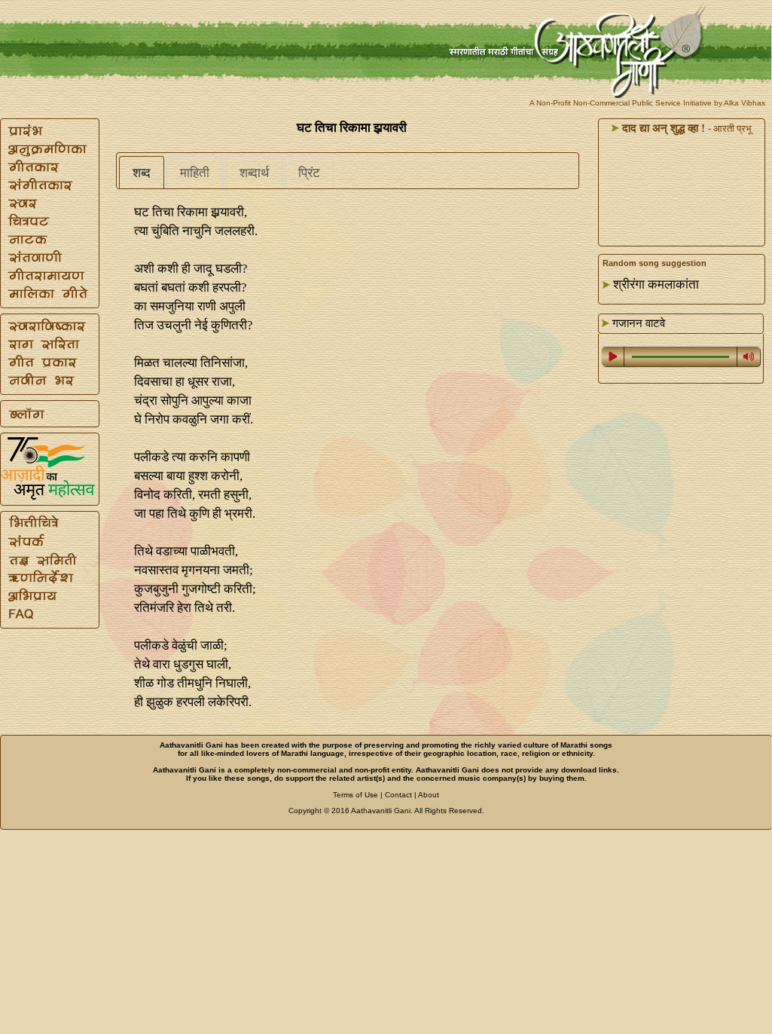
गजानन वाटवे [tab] (637, 323)
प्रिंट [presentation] (309, 173)
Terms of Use (355, 795)
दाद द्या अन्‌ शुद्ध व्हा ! (662, 128)
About (428, 795)
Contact (398, 795)
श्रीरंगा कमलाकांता (656, 284)
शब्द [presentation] (142, 173)
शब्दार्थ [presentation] (254, 173)
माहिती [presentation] (194, 173)
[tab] (141, 172)
